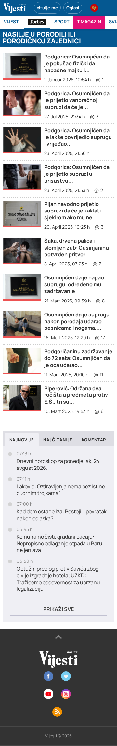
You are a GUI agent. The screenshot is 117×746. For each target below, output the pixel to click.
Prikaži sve (58, 608)
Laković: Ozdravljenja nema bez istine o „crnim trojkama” (61, 490)
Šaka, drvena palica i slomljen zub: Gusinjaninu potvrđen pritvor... (76, 247)
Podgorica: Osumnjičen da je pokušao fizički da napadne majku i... (77, 63)
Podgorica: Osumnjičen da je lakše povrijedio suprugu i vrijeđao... (78, 137)
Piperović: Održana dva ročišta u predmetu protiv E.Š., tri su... (76, 395)
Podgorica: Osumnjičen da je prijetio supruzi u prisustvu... (77, 173)
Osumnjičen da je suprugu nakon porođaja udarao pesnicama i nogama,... (77, 321)
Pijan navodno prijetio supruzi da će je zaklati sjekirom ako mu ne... (72, 210)
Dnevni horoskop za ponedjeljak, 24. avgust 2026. (59, 464)
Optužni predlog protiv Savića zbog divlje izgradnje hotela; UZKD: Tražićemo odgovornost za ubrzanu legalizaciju (58, 578)
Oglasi (72, 8)
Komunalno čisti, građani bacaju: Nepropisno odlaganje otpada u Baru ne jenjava (59, 544)
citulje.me (47, 8)
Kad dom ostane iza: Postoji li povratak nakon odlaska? (62, 515)
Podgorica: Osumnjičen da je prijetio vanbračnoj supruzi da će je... (77, 100)
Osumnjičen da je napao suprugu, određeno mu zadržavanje (74, 284)
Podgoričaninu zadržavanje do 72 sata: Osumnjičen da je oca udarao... (78, 358)
